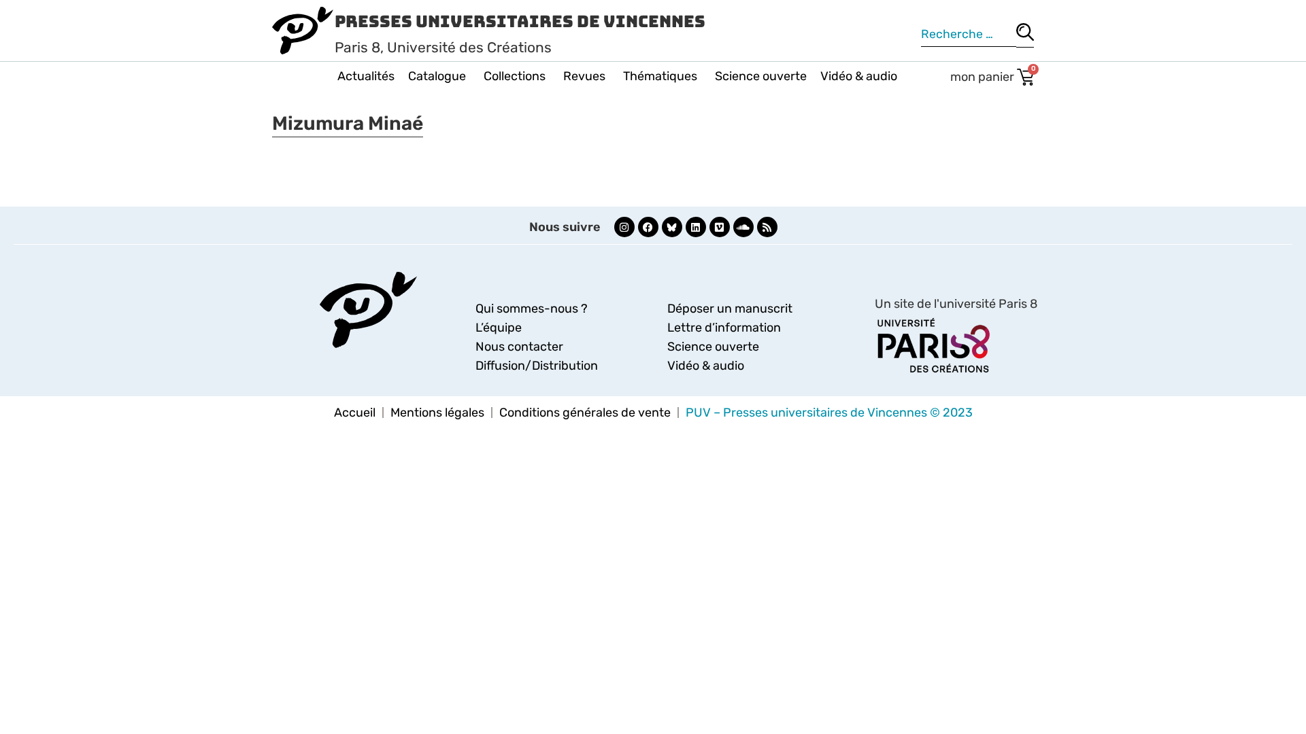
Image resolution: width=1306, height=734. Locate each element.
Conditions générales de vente (585, 412)
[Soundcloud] (743, 227)
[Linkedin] (696, 227)
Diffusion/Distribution (536, 365)
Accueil (354, 412)
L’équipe (498, 327)
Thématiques (660, 76)
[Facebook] (648, 227)
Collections (515, 76)
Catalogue (437, 76)
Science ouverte (761, 76)
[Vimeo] (719, 227)
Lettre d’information (724, 327)
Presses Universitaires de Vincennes (520, 21)
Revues (584, 76)
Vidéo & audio (858, 76)
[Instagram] (624, 227)
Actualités (366, 76)
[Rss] (767, 227)
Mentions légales (437, 412)
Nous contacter (519, 346)
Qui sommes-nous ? (531, 308)
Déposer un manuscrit (729, 308)
